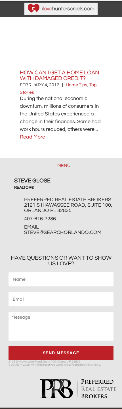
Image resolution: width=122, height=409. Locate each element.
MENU (63, 165)
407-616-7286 (40, 218)
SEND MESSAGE (61, 353)
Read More (32, 137)
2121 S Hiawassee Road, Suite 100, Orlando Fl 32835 (68, 207)
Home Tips (76, 85)
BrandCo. (94, 364)
